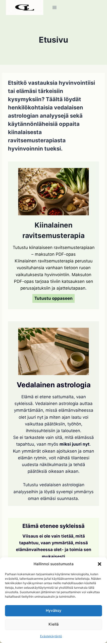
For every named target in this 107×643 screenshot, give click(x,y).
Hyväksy (53, 610)
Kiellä (54, 624)
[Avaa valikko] (54, 7)
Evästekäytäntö (51, 636)
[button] (99, 564)
